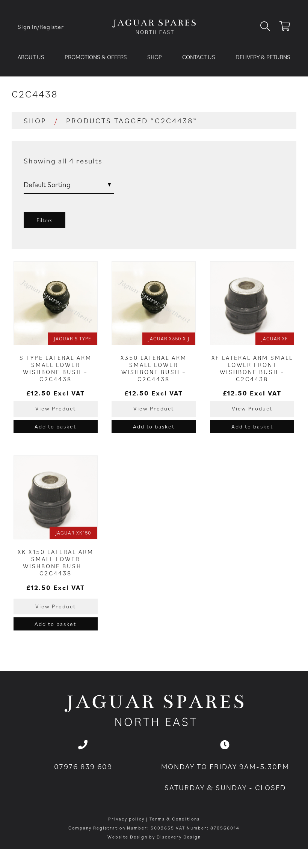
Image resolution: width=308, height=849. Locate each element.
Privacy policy (126, 819)
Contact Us (198, 57)
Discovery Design (179, 837)
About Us (31, 57)
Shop (154, 57)
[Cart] (284, 27)
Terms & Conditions (174, 819)
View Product (55, 408)
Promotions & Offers (96, 57)
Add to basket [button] (55, 426)
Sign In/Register (41, 26)
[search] (268, 26)
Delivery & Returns (263, 57)
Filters (44, 220)
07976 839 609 (83, 766)
